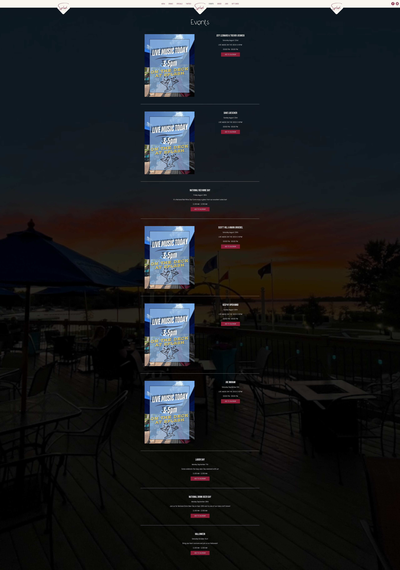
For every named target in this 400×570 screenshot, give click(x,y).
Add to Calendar (230, 54)
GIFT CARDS (235, 4)
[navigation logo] (200, 7)
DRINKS (171, 4)
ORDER (219, 4)
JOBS (227, 4)
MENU (163, 4)
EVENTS (211, 4)
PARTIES (188, 4)
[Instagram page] (397, 4)
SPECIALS (180, 4)
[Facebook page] (393, 4)
